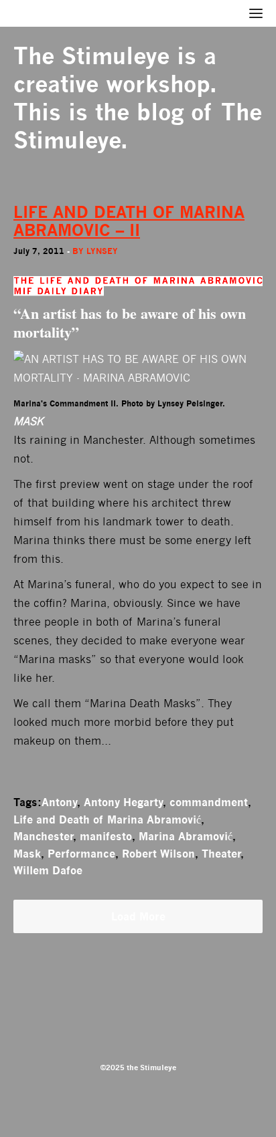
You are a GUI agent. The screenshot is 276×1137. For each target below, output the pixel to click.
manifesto (106, 836)
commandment (208, 802)
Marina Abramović (185, 836)
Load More (138, 916)
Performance (81, 853)
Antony (59, 802)
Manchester (43, 836)
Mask (27, 853)
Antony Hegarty (123, 802)
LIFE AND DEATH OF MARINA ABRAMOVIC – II (129, 221)
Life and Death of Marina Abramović (107, 819)
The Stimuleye (91, 56)
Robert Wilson (158, 853)
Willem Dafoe (47, 870)
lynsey (102, 251)
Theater (221, 853)
